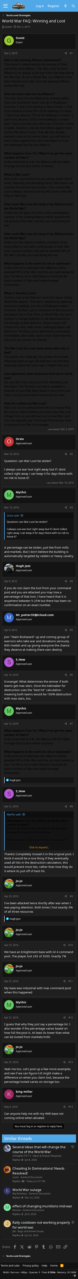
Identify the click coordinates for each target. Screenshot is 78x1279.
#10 (70, 945)
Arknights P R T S (21, 1155)
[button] (75, 1275)
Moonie (16, 1210)
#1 (71, 53)
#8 (71, 806)
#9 (71, 896)
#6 (71, 675)
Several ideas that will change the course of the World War (39, 1149)
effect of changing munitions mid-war (42, 1206)
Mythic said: (14, 814)
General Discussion (31, 1177)
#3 (71, 507)
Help (44, 1265)
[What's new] (65, 6)
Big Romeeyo (19, 1193)
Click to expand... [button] (39, 847)
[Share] (65, 53)
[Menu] (5, 6)
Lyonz (15, 1177)
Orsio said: (13, 515)
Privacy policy (31, 1265)
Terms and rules (10, 1265)
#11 (70, 981)
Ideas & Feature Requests (47, 1155)
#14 (70, 1106)
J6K (14, 1231)
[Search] (73, 6)
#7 (71, 723)
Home (54, 1265)
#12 (70, 1017)
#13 (70, 1062)
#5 (71, 630)
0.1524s (51, 1272)
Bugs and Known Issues (31, 1231)
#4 (71, 581)
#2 (71, 454)
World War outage (26, 1189)
